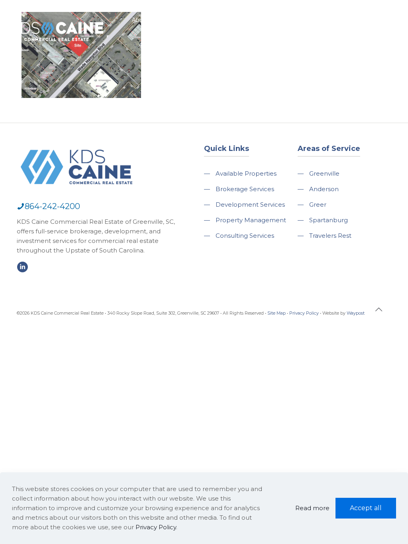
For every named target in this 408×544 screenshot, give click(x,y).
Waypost (356, 313)
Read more (312, 508)
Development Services (250, 204)
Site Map (276, 313)
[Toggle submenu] (140, 40)
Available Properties (246, 173)
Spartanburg (328, 220)
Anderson (324, 189)
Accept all (366, 508)
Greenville (324, 173)
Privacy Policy (304, 313)
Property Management (251, 220)
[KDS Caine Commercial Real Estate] (58, 45)
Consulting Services (245, 235)
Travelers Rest (330, 235)
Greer (317, 204)
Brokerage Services (245, 189)
